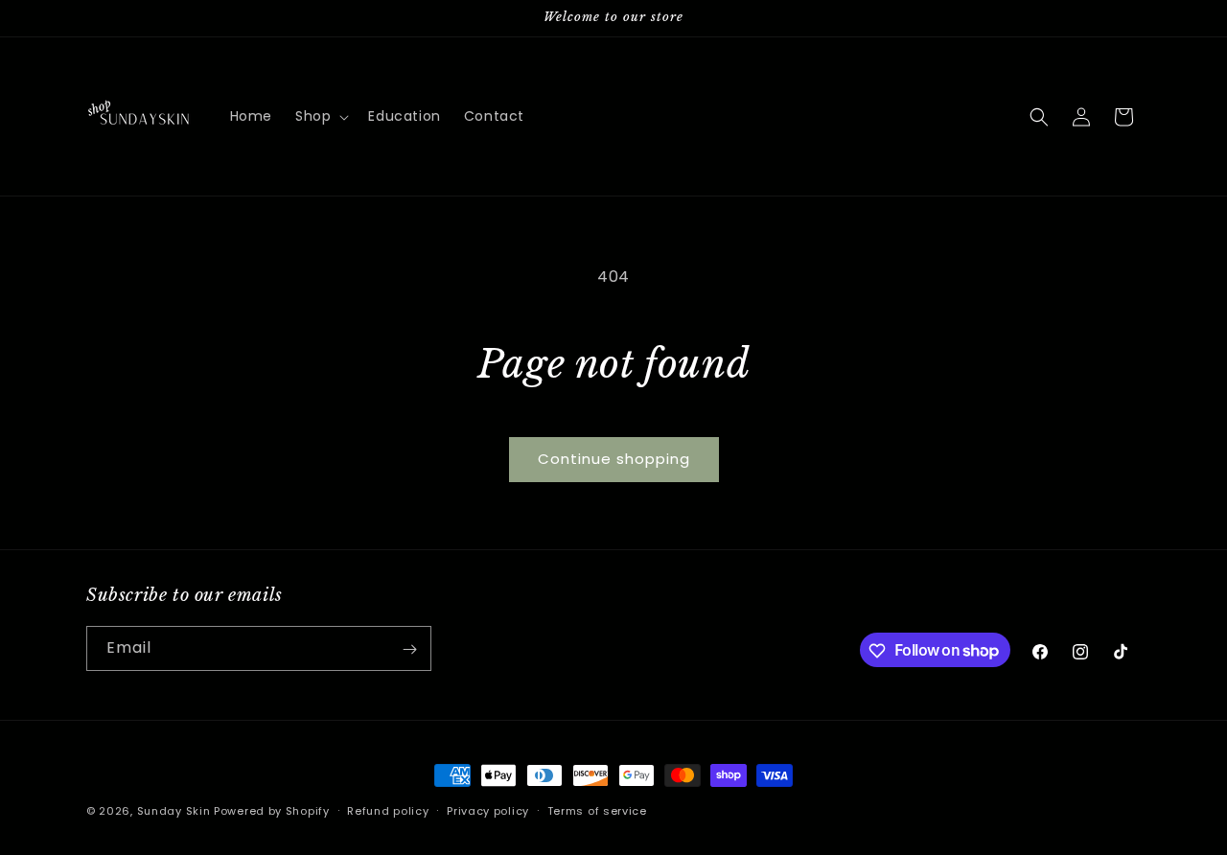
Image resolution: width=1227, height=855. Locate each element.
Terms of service (597, 810)
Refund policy (387, 810)
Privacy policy (488, 810)
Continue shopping (614, 459)
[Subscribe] (409, 649)
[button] (320, 116)
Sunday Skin (174, 811)
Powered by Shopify (272, 811)
